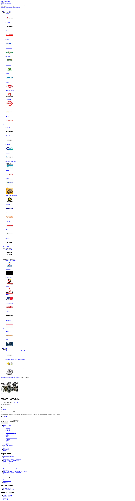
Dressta (7, 431)
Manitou (8, 441)
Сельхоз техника (7, 11)
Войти (4, 409)
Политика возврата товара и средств (12, 459)
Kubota (7, 440)
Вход (2, 1)
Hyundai (8, 435)
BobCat (8, 428)
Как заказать (6, 470)
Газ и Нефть (6, 328)
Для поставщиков (7, 462)
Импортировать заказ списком (8, 7)
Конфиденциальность (8, 456)
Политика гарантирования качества (12, 460)
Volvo (7, 444)
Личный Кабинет (7, 495)
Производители (7, 488)
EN (1, 2)
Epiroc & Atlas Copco (11, 433)
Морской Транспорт (8, 246)
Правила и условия (8, 461)
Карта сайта (6, 482)
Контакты (17, 7)
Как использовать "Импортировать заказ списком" (15, 471)
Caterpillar (8, 429)
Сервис (5, 348)
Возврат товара (7, 481)
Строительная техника (8, 124)
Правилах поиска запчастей (10, 468)
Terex (7, 443)
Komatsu (8, 439)
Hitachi (7, 434)
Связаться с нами (7, 479)
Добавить (16, 420)
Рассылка (5, 499)
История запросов (7, 496)
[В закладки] (19, 399)
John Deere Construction (11, 438)
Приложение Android (8, 489)
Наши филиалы (7, 457)
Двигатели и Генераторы (9, 258)
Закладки (5, 498)
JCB (7, 436)
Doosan (8, 430)
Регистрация (7, 1)
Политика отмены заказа (9, 473)
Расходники (6, 449)
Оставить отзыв (4, 423)
